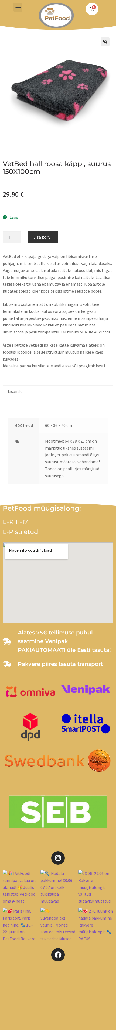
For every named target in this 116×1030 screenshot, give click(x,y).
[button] (17, 7)
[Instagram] (58, 858)
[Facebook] (58, 954)
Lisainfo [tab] (15, 391)
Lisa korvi (42, 237)
